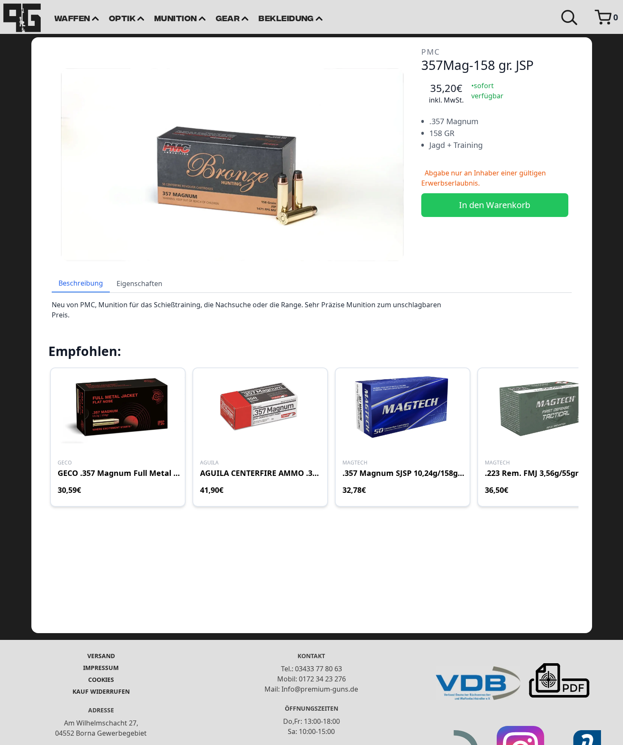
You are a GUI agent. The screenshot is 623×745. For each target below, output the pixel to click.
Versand (101, 656)
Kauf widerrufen (101, 691)
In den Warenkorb (494, 205)
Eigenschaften (139, 283)
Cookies (101, 680)
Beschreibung (80, 283)
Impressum (101, 668)
